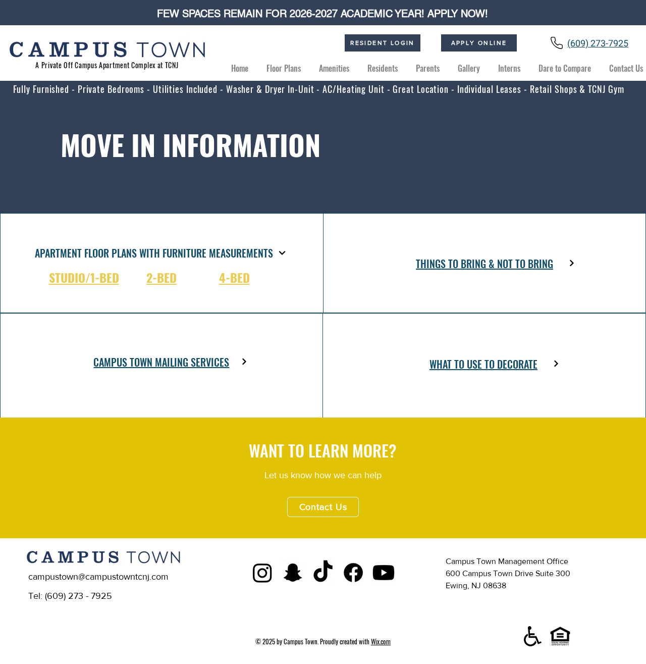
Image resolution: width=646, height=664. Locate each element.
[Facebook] (353, 572)
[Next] (282, 253)
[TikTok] (323, 572)
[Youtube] (383, 572)
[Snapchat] (292, 572)
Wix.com (381, 641)
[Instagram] (262, 572)
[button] (382, 64)
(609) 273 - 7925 (78, 596)
